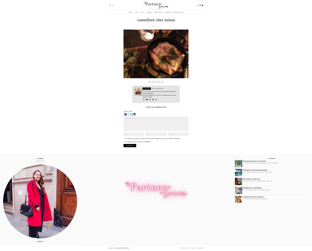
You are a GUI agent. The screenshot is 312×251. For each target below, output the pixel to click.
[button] (125, 114)
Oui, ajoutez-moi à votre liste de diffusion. (138, 142)
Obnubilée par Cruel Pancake (252, 188)
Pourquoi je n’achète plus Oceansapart (255, 170)
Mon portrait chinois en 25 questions (254, 161)
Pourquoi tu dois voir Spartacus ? (253, 197)
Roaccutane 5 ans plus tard (251, 179)
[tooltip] (198, 5)
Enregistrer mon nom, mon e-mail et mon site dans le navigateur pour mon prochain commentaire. (153, 138)
